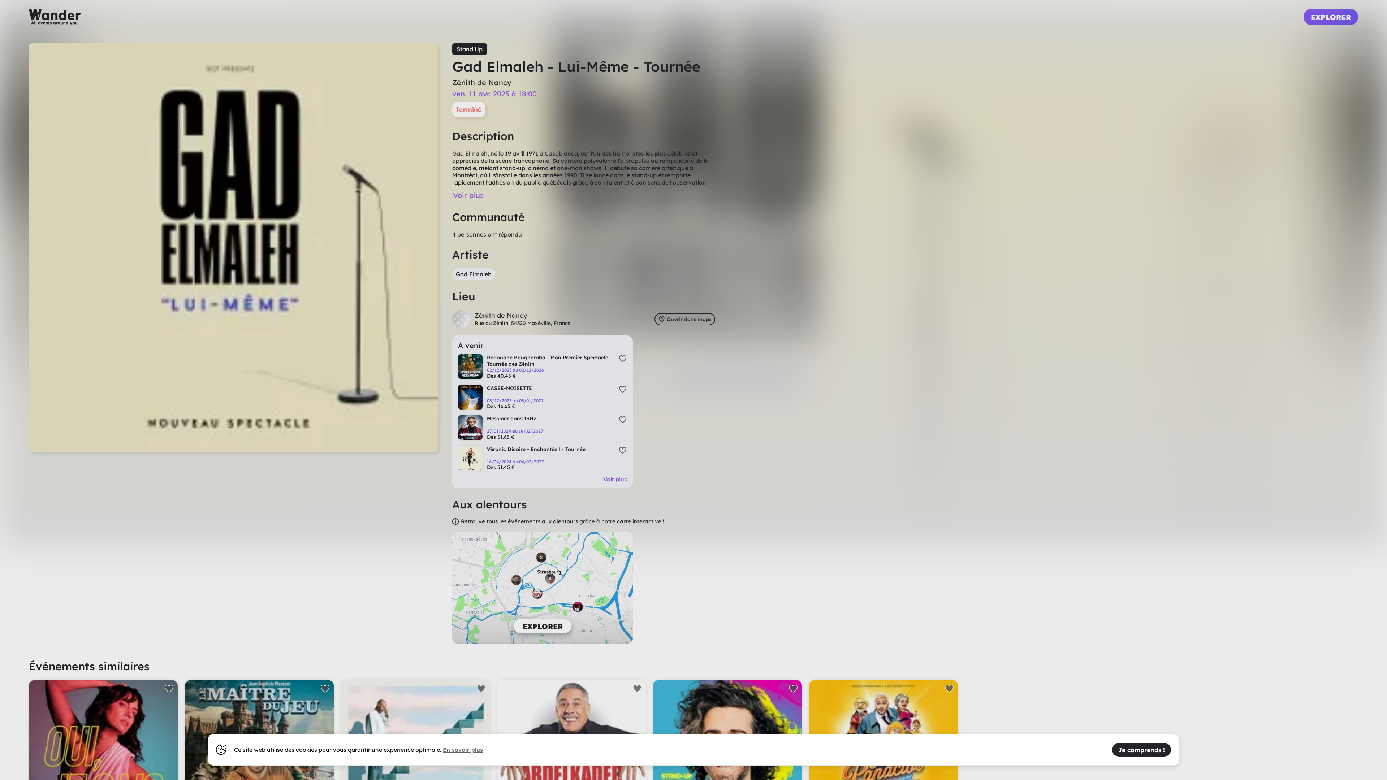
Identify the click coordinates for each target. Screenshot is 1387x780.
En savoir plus (463, 749)
